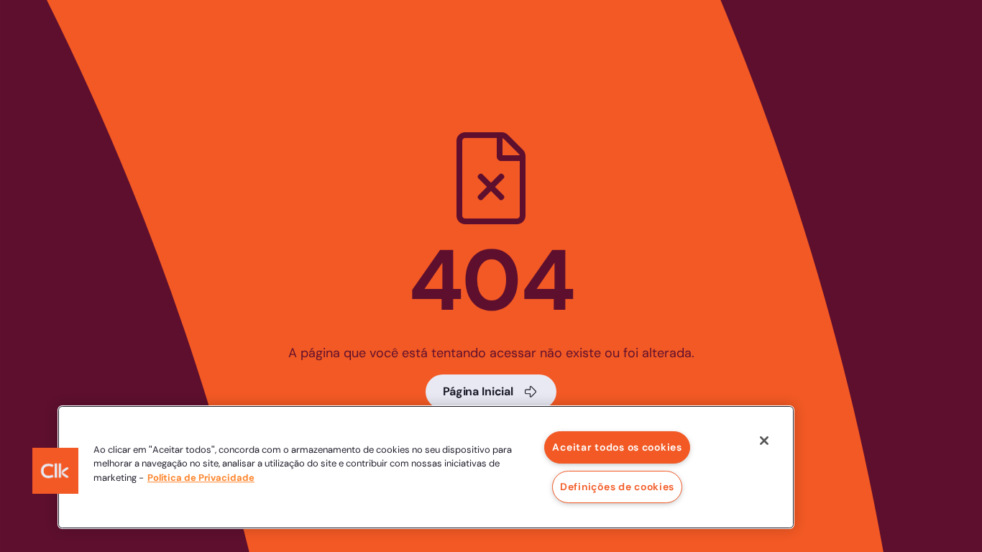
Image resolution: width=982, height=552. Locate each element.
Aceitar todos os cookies (617, 447)
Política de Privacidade (200, 478)
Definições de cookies (617, 486)
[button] (55, 471)
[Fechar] (764, 440)
